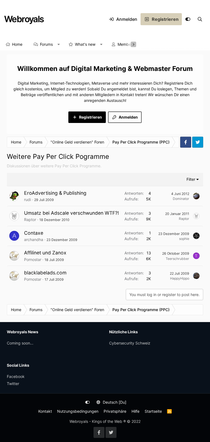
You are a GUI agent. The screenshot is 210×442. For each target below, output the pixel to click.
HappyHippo (179, 278)
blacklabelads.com (45, 272)
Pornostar (32, 259)
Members (126, 44)
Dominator (181, 199)
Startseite (153, 411)
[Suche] (200, 19)
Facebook (16, 376)
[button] (59, 44)
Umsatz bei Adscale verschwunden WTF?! (71, 213)
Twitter (13, 383)
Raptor (30, 219)
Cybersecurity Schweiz (129, 343)
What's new (85, 44)
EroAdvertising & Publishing (55, 193)
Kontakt (45, 411)
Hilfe (135, 411)
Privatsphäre (115, 411)
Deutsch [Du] (114, 402)
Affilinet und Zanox (45, 253)
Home (17, 44)
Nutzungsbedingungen (77, 411)
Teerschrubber (177, 259)
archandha (33, 239)
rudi (27, 199)
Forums (46, 44)
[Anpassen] (188, 19)
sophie (184, 239)
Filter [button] (190, 179)
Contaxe (33, 233)
